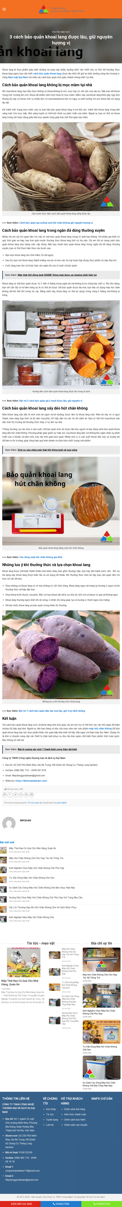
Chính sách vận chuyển (75, 1124)
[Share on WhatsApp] (4, 795)
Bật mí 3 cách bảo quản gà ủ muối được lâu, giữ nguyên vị (50, 400)
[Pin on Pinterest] (26, 795)
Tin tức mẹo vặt (61, 32)
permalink (62, 803)
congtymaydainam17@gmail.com (22, 1170)
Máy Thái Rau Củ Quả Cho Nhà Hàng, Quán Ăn (32, 848)
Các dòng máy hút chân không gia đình (40, 557)
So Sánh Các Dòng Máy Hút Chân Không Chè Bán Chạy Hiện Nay (42, 887)
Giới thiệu (51, 1109)
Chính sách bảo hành (74, 1119)
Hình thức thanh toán (75, 1114)
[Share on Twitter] (15, 795)
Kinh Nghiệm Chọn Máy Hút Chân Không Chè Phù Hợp (36, 868)
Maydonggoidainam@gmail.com (21, 1179)
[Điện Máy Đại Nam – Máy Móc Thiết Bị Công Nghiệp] (61, 9)
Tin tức (50, 1114)
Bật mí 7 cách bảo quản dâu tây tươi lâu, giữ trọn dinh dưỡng (52, 710)
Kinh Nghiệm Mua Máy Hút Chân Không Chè (31, 917)
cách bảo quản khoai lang (47, 73)
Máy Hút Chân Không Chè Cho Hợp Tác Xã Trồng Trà (36, 858)
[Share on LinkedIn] (31, 795)
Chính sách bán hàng (74, 1109)
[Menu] (4, 9)
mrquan (74, 49)
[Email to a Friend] (20, 795)
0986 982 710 (21, 1157)
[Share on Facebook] (10, 795)
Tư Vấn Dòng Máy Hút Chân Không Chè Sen (31, 877)
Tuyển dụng (52, 1119)
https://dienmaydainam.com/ (31, 780)
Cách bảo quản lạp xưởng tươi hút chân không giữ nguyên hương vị (56, 222)
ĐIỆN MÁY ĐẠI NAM (21, 1204)
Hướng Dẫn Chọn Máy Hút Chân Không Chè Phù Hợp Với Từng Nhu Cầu (45, 897)
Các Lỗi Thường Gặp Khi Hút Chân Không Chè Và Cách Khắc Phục (43, 907)
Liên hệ (49, 1124)
